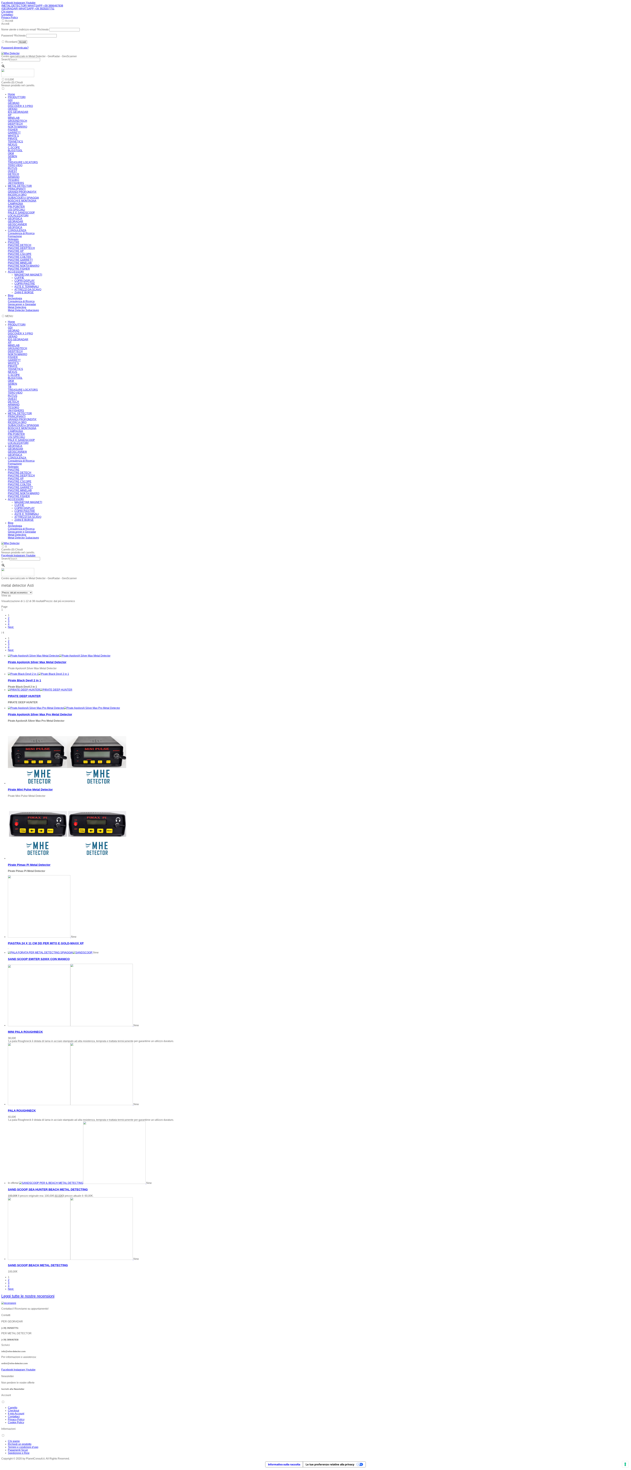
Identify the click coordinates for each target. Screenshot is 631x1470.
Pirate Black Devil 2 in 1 (24, 680)
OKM (11, 153)
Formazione (15, 236)
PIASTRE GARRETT (20, 260)
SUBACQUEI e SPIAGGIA (23, 197)
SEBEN (12, 156)
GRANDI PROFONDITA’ (22, 191)
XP (10, 115)
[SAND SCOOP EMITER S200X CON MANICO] (50, 952)
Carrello (12, 1407)
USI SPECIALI (16, 209)
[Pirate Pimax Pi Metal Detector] (67, 858)
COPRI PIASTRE (24, 283)
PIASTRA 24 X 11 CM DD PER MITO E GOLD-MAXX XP (46, 943)
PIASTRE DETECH (19, 245)
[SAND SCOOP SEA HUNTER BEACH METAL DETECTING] (82, 1183)
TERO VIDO (15, 165)
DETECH (13, 174)
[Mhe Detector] (10, 53)
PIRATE (12, 138)
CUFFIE (19, 277)
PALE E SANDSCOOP (21, 212)
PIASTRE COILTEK (19, 257)
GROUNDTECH (17, 120)
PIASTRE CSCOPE (19, 254)
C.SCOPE (14, 147)
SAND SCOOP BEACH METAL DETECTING (38, 1265)
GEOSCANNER (17, 224)
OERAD (12, 109)
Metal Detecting (17, 307)
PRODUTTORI (16, 97)
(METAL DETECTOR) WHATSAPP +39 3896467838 (32, 5)
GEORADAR (15, 221)
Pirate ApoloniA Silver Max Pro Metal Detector (40, 714)
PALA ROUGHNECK (22, 1110)
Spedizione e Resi (18, 1453)
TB (9, 159)
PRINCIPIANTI (16, 189)
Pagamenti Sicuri (18, 1450)
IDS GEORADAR (18, 112)
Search (5, 59)
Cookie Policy (16, 1422)
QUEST (12, 171)
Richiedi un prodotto (19, 1444)
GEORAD (13, 103)
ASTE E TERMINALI (26, 286)
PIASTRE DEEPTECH (21, 248)
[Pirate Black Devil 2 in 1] (38, 674)
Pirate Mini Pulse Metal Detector (30, 789)
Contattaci (7, 14)
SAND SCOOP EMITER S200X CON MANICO (39, 959)
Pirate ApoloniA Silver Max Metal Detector (37, 662)
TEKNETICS (15, 141)
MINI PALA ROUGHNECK (25, 1031)
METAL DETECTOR (20, 186)
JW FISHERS (16, 183)
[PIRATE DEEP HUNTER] (40, 689)
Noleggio (13, 239)
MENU (9, 316)
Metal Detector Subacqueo (23, 310)
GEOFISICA (15, 218)
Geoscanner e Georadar (22, 304)
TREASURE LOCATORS (23, 162)
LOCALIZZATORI (18, 215)
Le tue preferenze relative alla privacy (330, 1464)
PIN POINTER (16, 206)
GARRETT (14, 132)
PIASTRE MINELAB (20, 262)
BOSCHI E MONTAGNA (22, 200)
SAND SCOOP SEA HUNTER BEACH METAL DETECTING (48, 1189)
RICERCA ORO (17, 194)
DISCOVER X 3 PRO (20, 106)
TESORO (13, 180)
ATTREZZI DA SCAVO (27, 289)
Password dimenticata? (15, 47)
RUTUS (12, 168)
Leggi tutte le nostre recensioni (27, 1296)
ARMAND (14, 177)
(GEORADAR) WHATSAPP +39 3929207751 (27, 8)
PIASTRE (13, 242)
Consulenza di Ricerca (21, 233)
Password (13, 35)
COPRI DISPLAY (24, 280)
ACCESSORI (16, 271)
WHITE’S (13, 135)
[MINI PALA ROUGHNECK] (70, 1025)
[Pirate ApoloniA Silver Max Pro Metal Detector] (64, 708)
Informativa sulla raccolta (284, 1464)
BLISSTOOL (15, 150)
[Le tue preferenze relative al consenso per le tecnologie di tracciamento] (625, 1464)
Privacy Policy (9, 17)
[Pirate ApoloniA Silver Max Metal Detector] (59, 655)
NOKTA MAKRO (17, 126)
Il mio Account (16, 1413)
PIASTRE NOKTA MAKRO (23, 265)
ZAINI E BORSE (24, 292)
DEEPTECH (15, 123)
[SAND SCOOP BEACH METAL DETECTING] (70, 1258)
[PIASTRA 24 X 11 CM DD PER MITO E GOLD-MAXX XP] (39, 936)
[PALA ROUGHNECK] (70, 1104)
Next (11, 627)
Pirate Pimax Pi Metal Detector (29, 864)
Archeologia (15, 298)
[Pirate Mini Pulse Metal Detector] (67, 783)
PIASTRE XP (16, 251)
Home (11, 94)
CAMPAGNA (15, 203)
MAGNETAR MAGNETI (28, 274)
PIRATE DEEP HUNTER (24, 696)
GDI (10, 100)
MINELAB (14, 118)
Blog (10, 295)
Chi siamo (7, 11)
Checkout (13, 1410)
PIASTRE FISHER (19, 268)
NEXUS (12, 144)
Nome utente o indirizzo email (25, 29)
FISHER (13, 129)
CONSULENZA (17, 230)
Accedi (9, 20)
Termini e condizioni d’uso (23, 1447)
